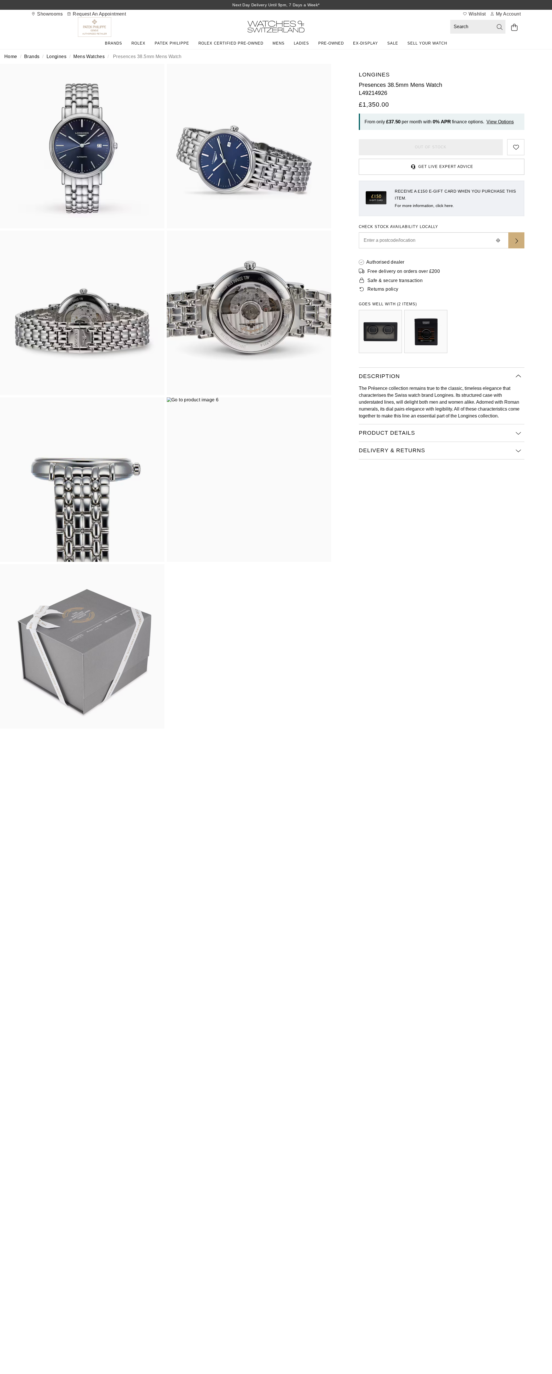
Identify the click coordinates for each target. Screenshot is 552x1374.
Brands (113, 43)
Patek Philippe (172, 43)
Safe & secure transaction (395, 280)
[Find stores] (516, 240)
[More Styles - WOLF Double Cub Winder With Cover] (380, 331)
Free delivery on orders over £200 (403, 271)
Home (10, 56)
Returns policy (382, 289)
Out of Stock (430, 147)
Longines (56, 56)
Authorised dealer (385, 262)
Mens (279, 43)
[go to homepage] (276, 28)
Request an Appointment (99, 14)
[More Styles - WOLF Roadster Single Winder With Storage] (425, 331)
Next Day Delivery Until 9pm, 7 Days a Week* (275, 5)
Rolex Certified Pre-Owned (230, 43)
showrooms (49, 14)
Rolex (138, 43)
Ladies (301, 43)
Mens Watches (89, 56)
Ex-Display (365, 43)
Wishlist (476, 14)
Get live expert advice (445, 166)
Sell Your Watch (427, 43)
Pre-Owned (331, 43)
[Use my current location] (498, 240)
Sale (392, 43)
